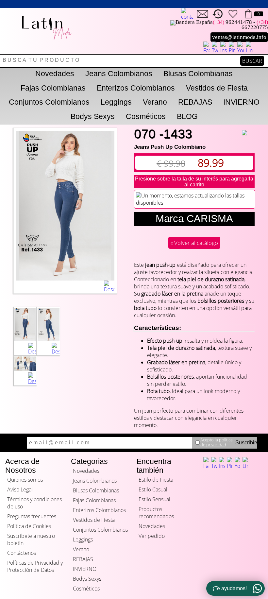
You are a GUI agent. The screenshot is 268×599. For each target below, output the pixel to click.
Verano (155, 102)
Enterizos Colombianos (136, 88)
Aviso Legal (20, 489)
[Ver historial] (218, 14)
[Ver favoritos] (233, 14)
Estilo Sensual (154, 499)
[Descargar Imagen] (109, 286)
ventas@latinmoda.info (239, 37)
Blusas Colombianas (198, 73)
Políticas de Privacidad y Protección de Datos (35, 566)
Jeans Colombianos (118, 73)
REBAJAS (195, 102)
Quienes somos (25, 479)
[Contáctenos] (202, 14)
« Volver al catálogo (194, 243)
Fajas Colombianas (53, 88)
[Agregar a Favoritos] (248, 128)
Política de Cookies (29, 526)
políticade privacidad (216, 442)
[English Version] (187, 14)
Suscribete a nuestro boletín (31, 539)
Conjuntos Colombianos (49, 102)
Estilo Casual (153, 489)
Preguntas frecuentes (31, 516)
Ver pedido (152, 535)
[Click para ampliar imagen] (25, 339)
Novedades (54, 73)
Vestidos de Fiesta (217, 88)
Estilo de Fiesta (156, 479)
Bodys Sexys (93, 116)
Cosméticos (146, 116)
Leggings (116, 102)
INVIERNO (241, 102)
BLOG (187, 116)
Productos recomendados (156, 512)
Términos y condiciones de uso (34, 503)
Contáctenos (21, 552)
